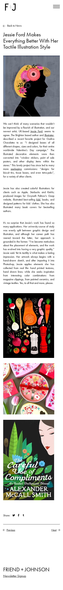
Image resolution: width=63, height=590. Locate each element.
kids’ (38, 199)
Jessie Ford (36, 131)
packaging (16, 169)
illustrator (49, 135)
